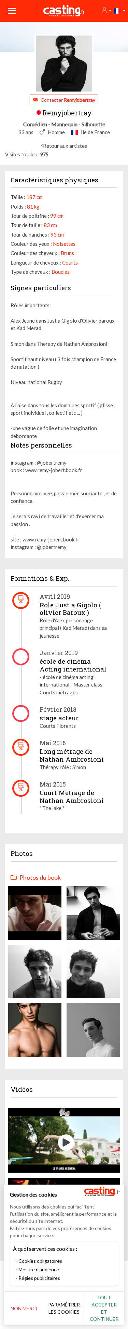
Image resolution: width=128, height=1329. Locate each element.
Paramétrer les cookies (64, 1308)
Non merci (24, 1308)
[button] (106, 11)
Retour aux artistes (65, 145)
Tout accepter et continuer (104, 1308)
